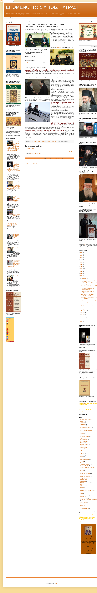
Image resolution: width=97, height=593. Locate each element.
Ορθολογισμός (83, 485)
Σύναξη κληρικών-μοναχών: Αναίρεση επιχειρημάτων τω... (88, 306)
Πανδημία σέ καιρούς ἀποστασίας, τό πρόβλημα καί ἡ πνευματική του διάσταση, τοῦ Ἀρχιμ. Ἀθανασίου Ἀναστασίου (13, 185)
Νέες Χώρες (82, 471)
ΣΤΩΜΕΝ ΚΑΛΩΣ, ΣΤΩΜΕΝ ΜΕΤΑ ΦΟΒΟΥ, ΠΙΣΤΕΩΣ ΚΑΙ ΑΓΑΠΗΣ (16, 199)
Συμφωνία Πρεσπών (84, 498)
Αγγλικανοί (82, 421)
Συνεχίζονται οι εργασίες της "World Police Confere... (88, 292)
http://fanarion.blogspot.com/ (32, 62)
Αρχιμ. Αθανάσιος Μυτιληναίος (86, 430)
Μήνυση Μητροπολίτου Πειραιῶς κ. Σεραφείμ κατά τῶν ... (88, 281)
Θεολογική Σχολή (83, 441)
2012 (81, 275)
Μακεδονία (82, 455)
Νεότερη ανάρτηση (29, 151)
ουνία (81, 488)
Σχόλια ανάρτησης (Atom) (35, 153)
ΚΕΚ (81, 450)
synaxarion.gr (88, 553)
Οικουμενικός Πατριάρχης (85, 476)
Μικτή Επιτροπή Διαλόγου (85, 468)
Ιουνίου (82, 314)
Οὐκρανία (82, 487)
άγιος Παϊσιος (83, 424)
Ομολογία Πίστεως (83, 479)
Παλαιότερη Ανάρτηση (69, 151)
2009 (81, 321)
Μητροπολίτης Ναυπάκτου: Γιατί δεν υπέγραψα (16, 249)
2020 (81, 261)
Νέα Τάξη (82, 470)
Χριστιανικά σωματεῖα (84, 508)
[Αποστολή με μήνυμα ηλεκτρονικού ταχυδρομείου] (61, 141)
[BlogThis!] (63, 141)
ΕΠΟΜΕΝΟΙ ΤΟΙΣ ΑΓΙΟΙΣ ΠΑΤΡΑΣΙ (42, 7)
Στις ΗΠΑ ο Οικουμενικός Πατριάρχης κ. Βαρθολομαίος (16, 277)
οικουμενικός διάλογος (84, 475)
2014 (81, 271)
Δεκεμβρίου (83, 278)
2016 (81, 268)
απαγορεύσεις (83, 425)
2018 (81, 264)
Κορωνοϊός (82, 453)
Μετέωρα (82, 462)
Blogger (55, 583)
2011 (81, 277)
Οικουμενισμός (83, 478)
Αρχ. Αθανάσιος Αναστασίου (85, 427)
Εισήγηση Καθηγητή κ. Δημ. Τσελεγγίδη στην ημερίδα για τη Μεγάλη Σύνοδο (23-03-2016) (16, 212)
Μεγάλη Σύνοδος (83, 458)
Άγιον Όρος (82, 422)
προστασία (82, 496)
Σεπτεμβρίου (84, 310)
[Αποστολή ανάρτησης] (59, 141)
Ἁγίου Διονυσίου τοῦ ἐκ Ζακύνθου (88, 543)
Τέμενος (81, 503)
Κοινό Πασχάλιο (83, 451)
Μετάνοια (82, 461)
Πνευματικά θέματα (84, 495)
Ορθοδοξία (82, 484)
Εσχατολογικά (83, 438)
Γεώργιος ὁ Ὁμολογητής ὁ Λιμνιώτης (88, 542)
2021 (81, 259)
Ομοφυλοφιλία (83, 481)
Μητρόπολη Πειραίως (84, 465)
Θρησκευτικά (82, 442)
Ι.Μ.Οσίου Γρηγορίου (84, 444)
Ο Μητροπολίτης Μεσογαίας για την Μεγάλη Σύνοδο (16, 236)
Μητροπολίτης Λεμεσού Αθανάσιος (87, 467)
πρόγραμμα (58, 47)
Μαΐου (82, 316)
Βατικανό (82, 433)
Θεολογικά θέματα (83, 439)
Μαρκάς (81, 456)
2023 (81, 255)
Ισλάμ (81, 445)
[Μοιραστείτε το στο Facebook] (66, 141)
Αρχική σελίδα (8, 17)
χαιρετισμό (41, 158)
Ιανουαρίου (83, 317)
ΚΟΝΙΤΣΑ (34, 577)
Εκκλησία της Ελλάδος (84, 436)
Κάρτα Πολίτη (83, 448)
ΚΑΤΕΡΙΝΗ (83, 577)
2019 (81, 262)
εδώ (84, 244)
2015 (81, 269)
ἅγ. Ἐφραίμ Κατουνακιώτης (85, 419)
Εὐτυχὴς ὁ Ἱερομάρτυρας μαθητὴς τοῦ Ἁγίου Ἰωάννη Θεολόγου (87, 540)
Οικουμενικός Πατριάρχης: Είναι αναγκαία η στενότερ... (87, 289)
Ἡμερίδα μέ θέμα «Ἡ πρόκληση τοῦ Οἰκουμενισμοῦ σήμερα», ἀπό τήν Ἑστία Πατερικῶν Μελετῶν (13, 263)
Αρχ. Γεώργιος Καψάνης (85, 428)
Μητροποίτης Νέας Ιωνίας (85, 464)
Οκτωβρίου (83, 309)
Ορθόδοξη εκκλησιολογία (85, 482)
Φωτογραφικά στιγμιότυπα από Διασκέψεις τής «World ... (87, 295)
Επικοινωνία (16, 17)
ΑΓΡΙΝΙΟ (58, 577)
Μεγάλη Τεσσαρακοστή (84, 459)
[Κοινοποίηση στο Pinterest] (67, 141)
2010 (81, 320)
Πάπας (81, 492)
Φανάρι (81, 506)
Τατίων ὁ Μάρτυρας (92, 541)
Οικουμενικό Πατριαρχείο (85, 473)
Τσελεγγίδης (82, 505)
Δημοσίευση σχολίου (31, 148)
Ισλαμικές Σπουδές (83, 447)
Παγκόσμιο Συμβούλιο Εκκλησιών (87, 490)
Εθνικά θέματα (83, 435)
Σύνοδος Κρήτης (83, 502)
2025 (81, 252)
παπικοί (81, 493)
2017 (81, 266)
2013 (81, 273)
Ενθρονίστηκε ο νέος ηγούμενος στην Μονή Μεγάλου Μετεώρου (12, 224)
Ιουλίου (82, 312)
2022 (81, 257)
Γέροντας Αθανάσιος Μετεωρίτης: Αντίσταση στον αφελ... (88, 303)
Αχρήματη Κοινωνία (84, 431)
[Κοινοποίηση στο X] (64, 141)
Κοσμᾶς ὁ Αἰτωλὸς (86, 538)
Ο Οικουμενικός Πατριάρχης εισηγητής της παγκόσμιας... (89, 298)
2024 (81, 254)
